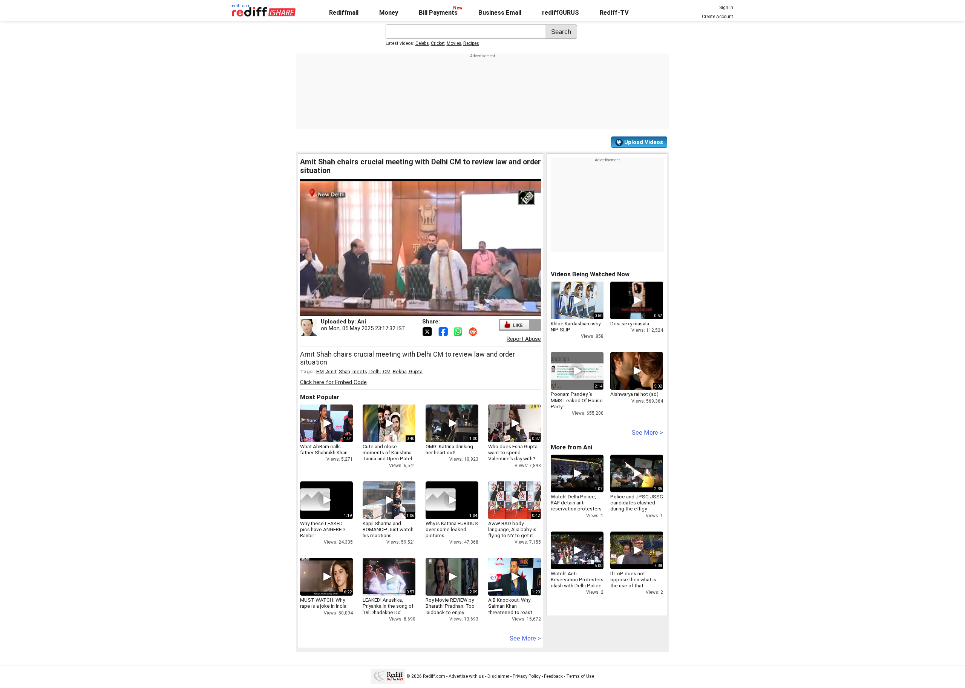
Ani (361, 321)
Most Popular (319, 397)
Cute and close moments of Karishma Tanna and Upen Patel (387, 452)
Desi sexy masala (629, 323)
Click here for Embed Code (333, 382)
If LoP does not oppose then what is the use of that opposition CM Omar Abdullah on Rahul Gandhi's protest (633, 588)
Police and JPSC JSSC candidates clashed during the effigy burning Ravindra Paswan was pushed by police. (636, 511)
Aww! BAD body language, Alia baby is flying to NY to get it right (512, 532)
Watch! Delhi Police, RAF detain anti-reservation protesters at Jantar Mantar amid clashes (576, 508)
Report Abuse (524, 339)
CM (387, 371)
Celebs (422, 43)
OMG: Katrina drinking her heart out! (449, 449)
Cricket (438, 43)
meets (359, 371)
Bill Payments (438, 12)
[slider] (412, 310)
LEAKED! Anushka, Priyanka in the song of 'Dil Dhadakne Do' (388, 606)
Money (388, 12)
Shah (344, 371)
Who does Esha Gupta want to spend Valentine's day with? (513, 452)
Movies (454, 43)
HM (320, 371)
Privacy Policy (527, 676)
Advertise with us (466, 676)
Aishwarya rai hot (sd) (634, 394)
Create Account (717, 16)
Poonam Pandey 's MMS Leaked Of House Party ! (577, 400)
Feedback (553, 676)
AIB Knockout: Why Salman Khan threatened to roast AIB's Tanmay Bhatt (510, 609)
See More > (525, 638)
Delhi (375, 371)
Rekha (400, 371)
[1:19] (315, 500)
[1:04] (441, 500)
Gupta (416, 371)
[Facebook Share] (443, 331)
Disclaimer (498, 676)
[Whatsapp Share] (459, 331)
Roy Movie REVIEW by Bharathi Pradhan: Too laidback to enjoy (450, 606)
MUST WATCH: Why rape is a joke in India (323, 603)
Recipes (471, 43)
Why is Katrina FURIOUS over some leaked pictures (452, 529)
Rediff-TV (614, 12)
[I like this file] (514, 324)
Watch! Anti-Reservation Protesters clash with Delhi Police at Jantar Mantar (577, 582)
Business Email (499, 12)
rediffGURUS (560, 12)
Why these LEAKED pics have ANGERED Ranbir (322, 529)
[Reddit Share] (473, 331)
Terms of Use (580, 676)
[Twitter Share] (427, 331)
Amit (331, 371)
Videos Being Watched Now (590, 274)
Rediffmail (343, 12)
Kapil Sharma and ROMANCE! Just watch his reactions (388, 529)
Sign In (726, 7)
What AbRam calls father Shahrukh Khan (324, 449)
